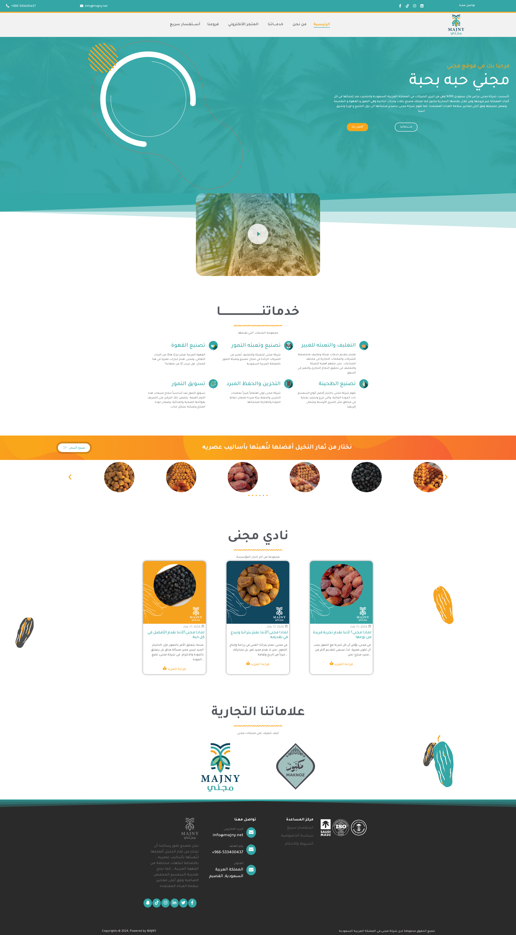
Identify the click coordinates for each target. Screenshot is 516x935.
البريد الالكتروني (233, 829)
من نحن (300, 25)
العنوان (238, 863)
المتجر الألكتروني (243, 25)
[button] (258, 235)
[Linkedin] (422, 6)
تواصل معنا (467, 5)
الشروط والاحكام (299, 844)
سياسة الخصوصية (297, 836)
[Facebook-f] (400, 6)
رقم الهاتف (236, 846)
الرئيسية (322, 25)
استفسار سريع (300, 828)
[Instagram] (414, 6)
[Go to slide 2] (263, 495)
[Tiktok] (407, 6)
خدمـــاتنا (275, 25)
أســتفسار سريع (185, 25)
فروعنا (213, 25)
